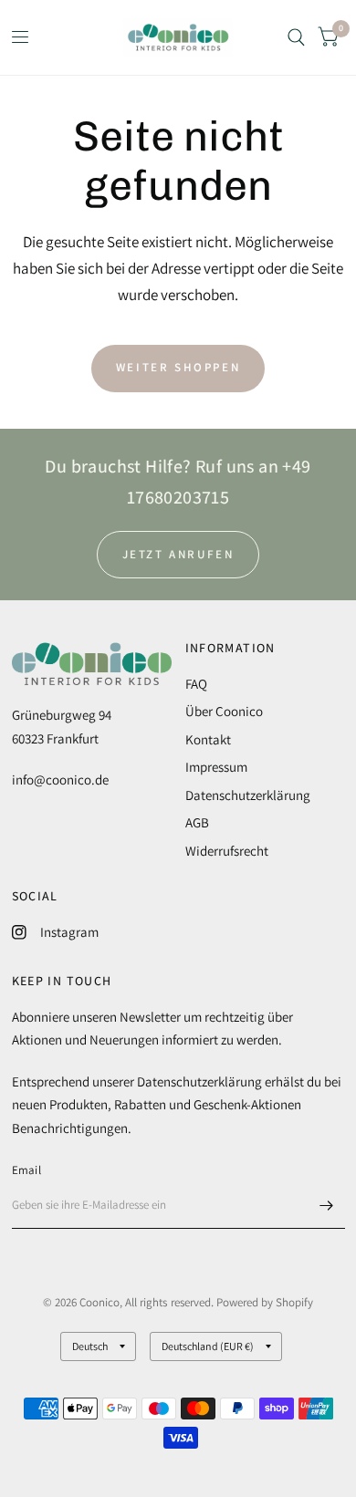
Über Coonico (224, 711)
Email (26, 1170)
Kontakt (208, 739)
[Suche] (296, 37)
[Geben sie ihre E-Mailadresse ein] (327, 1205)
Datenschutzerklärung (247, 795)
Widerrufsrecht (226, 850)
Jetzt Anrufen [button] (178, 554)
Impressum (216, 766)
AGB (197, 822)
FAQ (196, 683)
